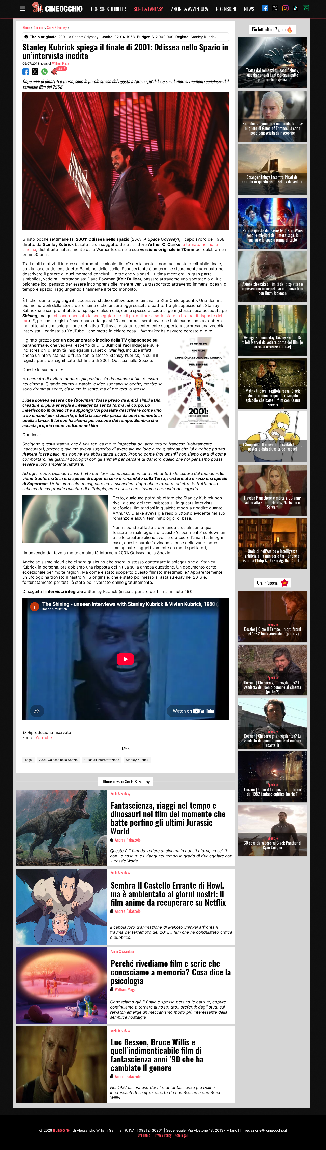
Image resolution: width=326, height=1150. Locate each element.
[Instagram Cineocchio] (283, 8)
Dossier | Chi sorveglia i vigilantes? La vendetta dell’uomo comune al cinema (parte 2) (272, 687)
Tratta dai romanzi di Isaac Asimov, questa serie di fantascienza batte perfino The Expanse (272, 74)
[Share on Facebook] (25, 73)
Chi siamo (144, 1135)
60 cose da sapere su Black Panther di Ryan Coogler (273, 845)
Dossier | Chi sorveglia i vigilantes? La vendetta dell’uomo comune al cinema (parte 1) (272, 740)
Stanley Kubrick (137, 760)
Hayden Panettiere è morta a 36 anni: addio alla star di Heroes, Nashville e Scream (272, 502)
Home (26, 27)
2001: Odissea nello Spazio (58, 760)
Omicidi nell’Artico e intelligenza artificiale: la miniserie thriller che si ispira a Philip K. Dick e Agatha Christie (272, 555)
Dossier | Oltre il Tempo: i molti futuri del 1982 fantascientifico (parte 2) (272, 631)
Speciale (273, 624)
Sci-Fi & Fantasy (148, 9)
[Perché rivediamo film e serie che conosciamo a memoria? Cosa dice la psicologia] (61, 985)
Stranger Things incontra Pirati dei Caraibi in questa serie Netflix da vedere (272, 179)
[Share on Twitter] (35, 73)
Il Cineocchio (61, 1130)
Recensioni (226, 9)
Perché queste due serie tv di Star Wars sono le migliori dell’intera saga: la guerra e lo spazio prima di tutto (273, 235)
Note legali (181, 1135)
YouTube (43, 737)
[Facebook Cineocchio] (263, 8)
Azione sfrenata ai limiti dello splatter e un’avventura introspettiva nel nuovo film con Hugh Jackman (272, 288)
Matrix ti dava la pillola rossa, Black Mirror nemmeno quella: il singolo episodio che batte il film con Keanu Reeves (273, 398)
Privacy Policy (162, 1135)
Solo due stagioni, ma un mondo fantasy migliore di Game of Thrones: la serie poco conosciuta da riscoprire (273, 128)
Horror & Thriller (108, 9)
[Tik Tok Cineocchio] (294, 8)
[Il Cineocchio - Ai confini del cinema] (57, 9)
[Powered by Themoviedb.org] (304, 9)
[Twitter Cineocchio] (273, 8)
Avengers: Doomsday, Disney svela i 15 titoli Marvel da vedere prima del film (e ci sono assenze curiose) (272, 342)
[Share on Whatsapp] (44, 73)
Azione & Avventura (189, 9)
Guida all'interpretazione (101, 760)
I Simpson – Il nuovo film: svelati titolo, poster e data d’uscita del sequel (272, 446)
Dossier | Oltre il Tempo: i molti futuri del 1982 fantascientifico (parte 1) (272, 791)
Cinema (38, 27)
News (249, 9)
